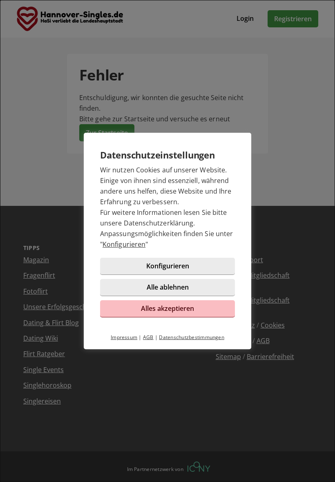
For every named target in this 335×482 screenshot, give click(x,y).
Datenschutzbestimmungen (191, 337)
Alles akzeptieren (167, 308)
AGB (148, 337)
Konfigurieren (124, 244)
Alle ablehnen (168, 287)
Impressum (124, 337)
